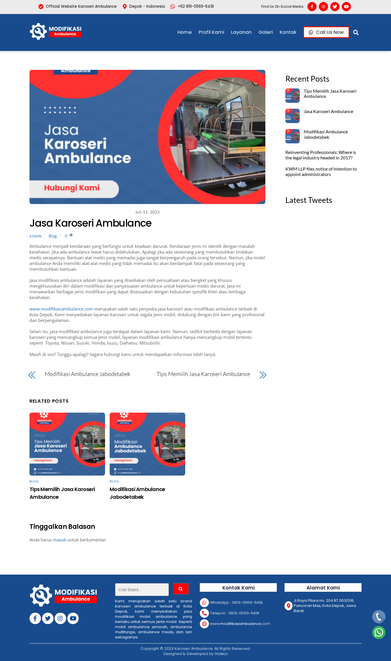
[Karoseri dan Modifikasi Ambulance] (58, 38)
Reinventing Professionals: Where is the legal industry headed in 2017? (320, 155)
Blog (53, 236)
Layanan (241, 32)
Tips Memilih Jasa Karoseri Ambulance (203, 374)
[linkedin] (60, 618)
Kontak (288, 32)
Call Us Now (329, 32)
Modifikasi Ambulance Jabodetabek (88, 374)
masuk (59, 540)
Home (184, 32)
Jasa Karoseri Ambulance (90, 223)
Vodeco (221, 653)
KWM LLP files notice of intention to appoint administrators (321, 171)
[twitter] (48, 618)
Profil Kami (211, 32)
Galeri (265, 32)
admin (35, 236)
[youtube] (73, 618)
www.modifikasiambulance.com (61, 309)
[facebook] (35, 618)
